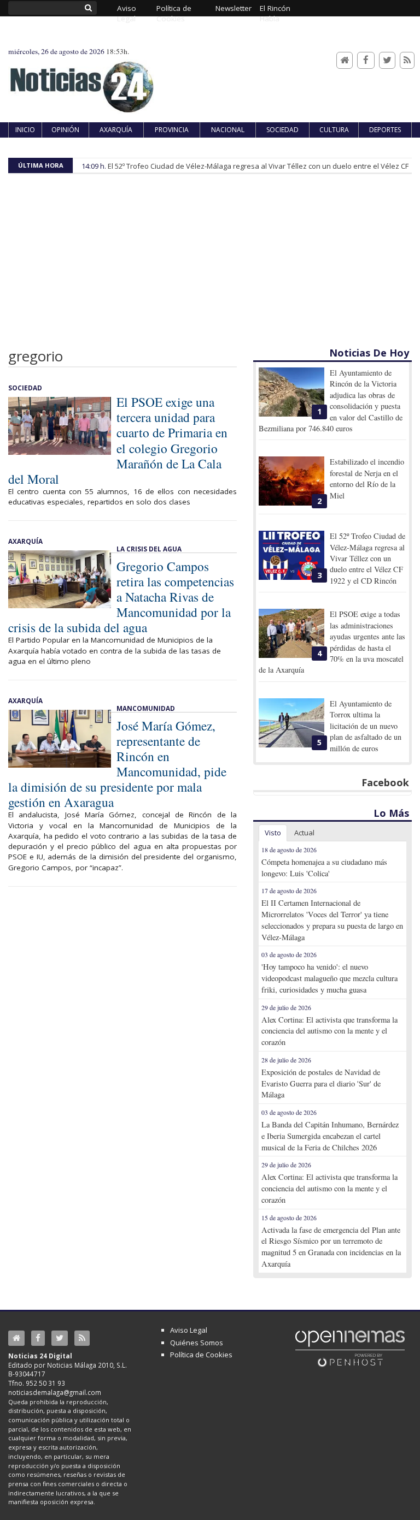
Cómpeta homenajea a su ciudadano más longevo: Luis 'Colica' (324, 867)
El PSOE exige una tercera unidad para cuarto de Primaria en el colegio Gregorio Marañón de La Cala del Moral (118, 440)
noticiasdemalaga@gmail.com (54, 1392)
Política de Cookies (201, 1354)
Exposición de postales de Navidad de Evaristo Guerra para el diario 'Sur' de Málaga (321, 1083)
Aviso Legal (188, 1330)
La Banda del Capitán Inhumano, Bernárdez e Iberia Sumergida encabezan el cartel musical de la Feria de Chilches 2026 (330, 1136)
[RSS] (407, 60)
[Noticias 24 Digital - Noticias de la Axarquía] (81, 81)
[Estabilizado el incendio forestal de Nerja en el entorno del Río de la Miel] (291, 481)
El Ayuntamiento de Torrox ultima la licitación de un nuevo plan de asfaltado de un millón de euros (365, 725)
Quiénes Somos (196, 1342)
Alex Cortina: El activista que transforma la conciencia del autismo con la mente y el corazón (329, 1031)
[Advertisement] (210, 264)
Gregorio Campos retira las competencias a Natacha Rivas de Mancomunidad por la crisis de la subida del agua (121, 596)
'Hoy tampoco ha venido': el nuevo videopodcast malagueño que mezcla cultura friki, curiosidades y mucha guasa (329, 978)
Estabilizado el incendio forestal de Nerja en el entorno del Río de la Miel (367, 478)
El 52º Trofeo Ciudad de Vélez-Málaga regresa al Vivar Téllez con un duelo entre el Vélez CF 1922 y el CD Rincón (367, 558)
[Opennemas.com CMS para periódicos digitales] (350, 1348)
